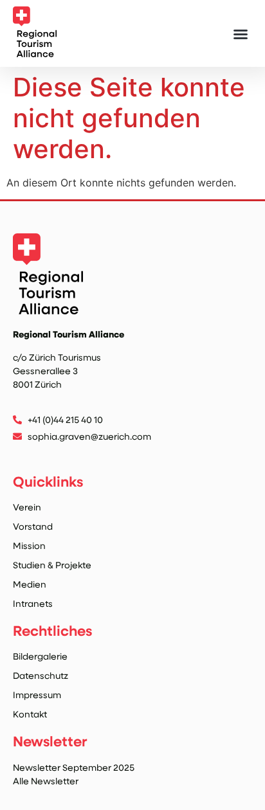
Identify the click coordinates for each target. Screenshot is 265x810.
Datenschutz (40, 675)
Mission (29, 545)
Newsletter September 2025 (73, 767)
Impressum (37, 694)
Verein (27, 507)
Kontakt (30, 714)
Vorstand (33, 526)
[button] (240, 34)
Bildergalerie (40, 656)
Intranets (33, 603)
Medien (29, 584)
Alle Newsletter (45, 781)
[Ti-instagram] (20, 453)
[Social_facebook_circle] (47, 453)
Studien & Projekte (52, 565)
